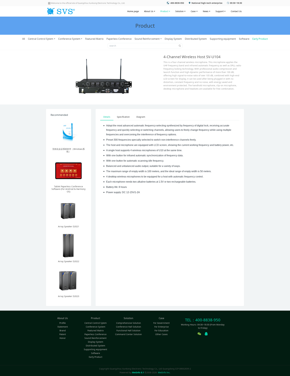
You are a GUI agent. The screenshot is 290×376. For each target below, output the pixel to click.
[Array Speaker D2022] (69, 245)
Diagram (140, 116)
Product (164, 11)
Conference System (69, 38)
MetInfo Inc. (164, 372)
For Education (161, 330)
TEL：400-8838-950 (202, 320)
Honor (63, 338)
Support (220, 11)
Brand (63, 330)
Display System (173, 38)
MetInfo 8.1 (138, 372)
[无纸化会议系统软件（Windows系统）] (69, 132)
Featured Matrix (94, 38)
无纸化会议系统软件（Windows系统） (68, 150)
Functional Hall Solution (128, 330)
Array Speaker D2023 (68, 296)
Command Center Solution (128, 334)
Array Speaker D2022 (68, 261)
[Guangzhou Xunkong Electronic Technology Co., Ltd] (60, 10)
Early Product (260, 38)
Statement (62, 326)
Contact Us (236, 11)
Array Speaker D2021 (68, 226)
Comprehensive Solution (128, 322)
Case (193, 11)
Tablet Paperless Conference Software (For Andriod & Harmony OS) (68, 189)
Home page (133, 11)
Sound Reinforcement (147, 38)
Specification (123, 116)
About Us (148, 11)
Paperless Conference (119, 38)
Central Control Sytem (40, 38)
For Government (161, 322)
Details (106, 116)
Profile (62, 322)
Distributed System (196, 38)
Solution (179, 11)
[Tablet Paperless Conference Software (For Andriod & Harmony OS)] (69, 170)
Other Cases (161, 334)
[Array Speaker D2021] (69, 210)
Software (244, 38)
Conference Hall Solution (128, 326)
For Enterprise (161, 326)
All (23, 38)
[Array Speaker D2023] (69, 280)
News (205, 11)
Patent (62, 334)
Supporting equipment (223, 38)
